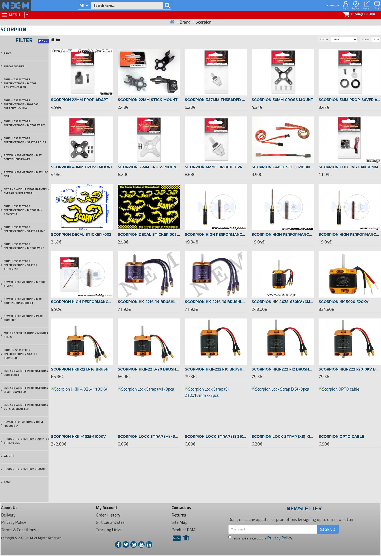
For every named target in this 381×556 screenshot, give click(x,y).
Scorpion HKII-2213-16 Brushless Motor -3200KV (82, 369)
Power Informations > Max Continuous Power (23, 157)
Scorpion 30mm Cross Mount (282, 100)
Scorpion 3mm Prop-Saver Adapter (350, 100)
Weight (9, 456)
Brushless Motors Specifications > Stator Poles (25, 140)
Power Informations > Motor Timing (25, 284)
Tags (7, 482)
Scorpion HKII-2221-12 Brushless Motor (283, 369)
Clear (45, 41)
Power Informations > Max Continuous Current (23, 301)
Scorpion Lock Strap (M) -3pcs (149, 436)
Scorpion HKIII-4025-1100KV (78, 436)
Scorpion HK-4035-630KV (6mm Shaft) (283, 302)
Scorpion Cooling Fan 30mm (348, 167)
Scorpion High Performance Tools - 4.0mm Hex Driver (283, 234)
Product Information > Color (25, 469)
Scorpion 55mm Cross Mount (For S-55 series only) (149, 167)
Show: (365, 39)
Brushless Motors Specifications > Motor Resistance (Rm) (20, 83)
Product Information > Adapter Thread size (26, 441)
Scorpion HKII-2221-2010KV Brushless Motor (350, 369)
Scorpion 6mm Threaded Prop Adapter (216, 167)
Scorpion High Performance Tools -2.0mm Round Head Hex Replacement (82, 302)
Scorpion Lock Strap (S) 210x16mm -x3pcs (216, 436)
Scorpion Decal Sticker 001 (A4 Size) (149, 234)
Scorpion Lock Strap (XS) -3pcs (283, 436)
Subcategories (14, 66)
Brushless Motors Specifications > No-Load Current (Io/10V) (21, 104)
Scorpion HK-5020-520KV (343, 302)
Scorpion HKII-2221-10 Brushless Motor (216, 369)
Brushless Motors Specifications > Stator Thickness (20, 265)
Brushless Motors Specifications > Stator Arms (24, 229)
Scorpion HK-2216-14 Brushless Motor (149, 302)
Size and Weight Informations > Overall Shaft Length (26, 191)
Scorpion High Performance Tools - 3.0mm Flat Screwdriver (216, 234)
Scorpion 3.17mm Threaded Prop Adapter (216, 100)
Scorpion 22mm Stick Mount (148, 100)
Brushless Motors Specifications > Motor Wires (24, 123)
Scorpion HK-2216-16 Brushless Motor (216, 302)
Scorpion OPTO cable (341, 436)
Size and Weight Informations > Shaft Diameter (26, 390)
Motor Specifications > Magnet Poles (26, 335)
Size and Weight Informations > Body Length (26, 373)
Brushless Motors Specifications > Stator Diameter (20, 354)
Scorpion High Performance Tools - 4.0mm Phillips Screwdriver (350, 234)
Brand (185, 22)
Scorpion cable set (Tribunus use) (283, 167)
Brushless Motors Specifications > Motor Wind (24, 246)
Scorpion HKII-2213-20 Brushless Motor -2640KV (149, 369)
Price (7, 53)
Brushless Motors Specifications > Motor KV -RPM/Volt (23, 210)
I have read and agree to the (262, 538)
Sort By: (324, 39)
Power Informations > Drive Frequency (24, 424)
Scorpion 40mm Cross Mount (82, 167)
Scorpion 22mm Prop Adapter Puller (82, 100)
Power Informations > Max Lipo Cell (26, 174)
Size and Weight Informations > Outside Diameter (26, 407)
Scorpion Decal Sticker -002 (81, 234)
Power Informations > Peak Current (23, 318)
